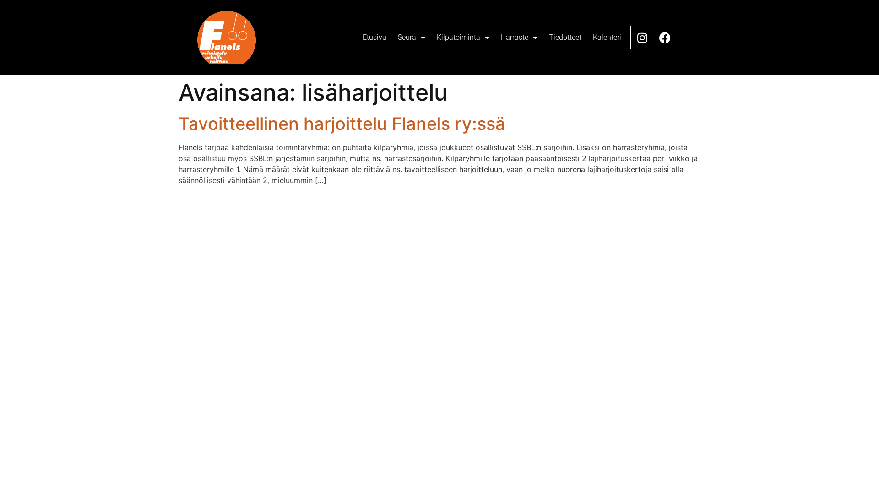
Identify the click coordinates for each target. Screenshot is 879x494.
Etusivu (374, 37)
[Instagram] (642, 37)
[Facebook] (665, 37)
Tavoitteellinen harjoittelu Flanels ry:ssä (342, 123)
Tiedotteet (565, 37)
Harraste (514, 37)
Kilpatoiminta (458, 37)
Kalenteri (607, 37)
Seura (407, 37)
